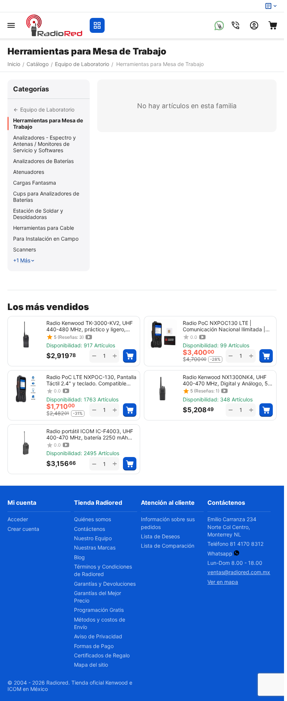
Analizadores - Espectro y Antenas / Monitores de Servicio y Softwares (44, 143)
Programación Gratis (99, 610)
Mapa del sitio (91, 664)
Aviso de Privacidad (98, 636)
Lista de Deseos (160, 536)
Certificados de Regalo (102, 655)
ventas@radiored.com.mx (238, 572)
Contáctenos (89, 529)
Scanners (24, 249)
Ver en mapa (222, 582)
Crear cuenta (23, 529)
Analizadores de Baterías (43, 161)
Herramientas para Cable (43, 228)
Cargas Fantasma (34, 182)
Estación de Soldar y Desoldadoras (38, 213)
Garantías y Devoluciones (105, 583)
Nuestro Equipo (93, 538)
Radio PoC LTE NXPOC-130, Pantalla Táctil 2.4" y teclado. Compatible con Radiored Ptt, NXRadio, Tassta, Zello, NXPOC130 (91, 380)
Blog (79, 557)
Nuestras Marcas (94, 547)
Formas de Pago (94, 646)
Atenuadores (28, 172)
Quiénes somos (92, 519)
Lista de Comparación (167, 545)
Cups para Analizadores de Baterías (46, 196)
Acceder (17, 519)
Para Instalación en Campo (45, 238)
